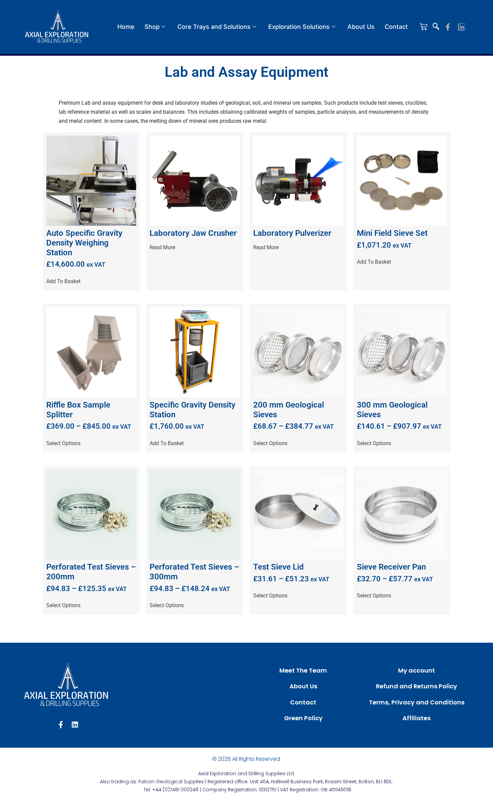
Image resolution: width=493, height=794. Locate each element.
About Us (361, 26)
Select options (63, 443)
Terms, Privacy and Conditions (416, 702)
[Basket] (423, 27)
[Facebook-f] (447, 27)
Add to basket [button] (63, 281)
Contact (396, 26)
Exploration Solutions (299, 26)
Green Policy (303, 718)
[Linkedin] (461, 27)
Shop (152, 26)
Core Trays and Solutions (214, 26)
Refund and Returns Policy (416, 686)
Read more (162, 247)
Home (125, 26)
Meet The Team (303, 670)
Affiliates (416, 718)
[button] (436, 27)
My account (416, 670)
